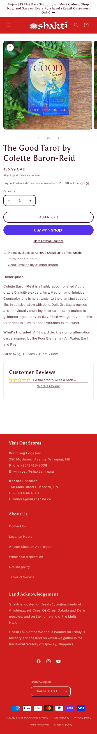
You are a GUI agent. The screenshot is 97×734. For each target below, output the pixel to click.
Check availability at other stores (33, 265)
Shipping (8, 175)
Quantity (9, 191)
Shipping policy (63, 724)
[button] (9, 25)
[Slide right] (58, 138)
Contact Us (17, 526)
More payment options (49, 240)
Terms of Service (22, 577)
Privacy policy (82, 717)
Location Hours (20, 536)
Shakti (19, 717)
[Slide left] (39, 138)
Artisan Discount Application (31, 546)
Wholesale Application (26, 557)
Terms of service (39, 724)
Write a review (48, 386)
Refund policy (19, 567)
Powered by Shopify (36, 717)
